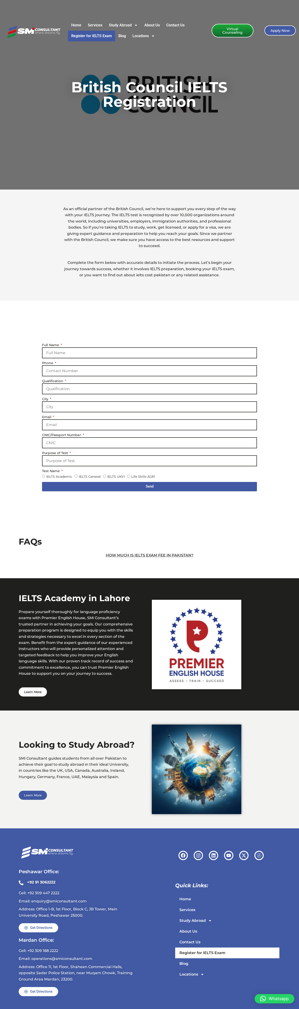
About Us (152, 25)
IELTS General (90, 476)
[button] (274, 998)
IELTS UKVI (116, 476)
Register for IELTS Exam (91, 36)
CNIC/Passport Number (62, 435)
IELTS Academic (59, 476)
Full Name (51, 345)
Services (95, 25)
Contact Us (175, 25)
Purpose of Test (55, 453)
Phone (48, 363)
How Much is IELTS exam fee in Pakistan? (149, 555)
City (45, 399)
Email (47, 417)
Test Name (51, 471)
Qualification (53, 381)
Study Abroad (120, 25)
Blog (122, 36)
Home (76, 25)
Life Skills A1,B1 (143, 476)
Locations (140, 36)
